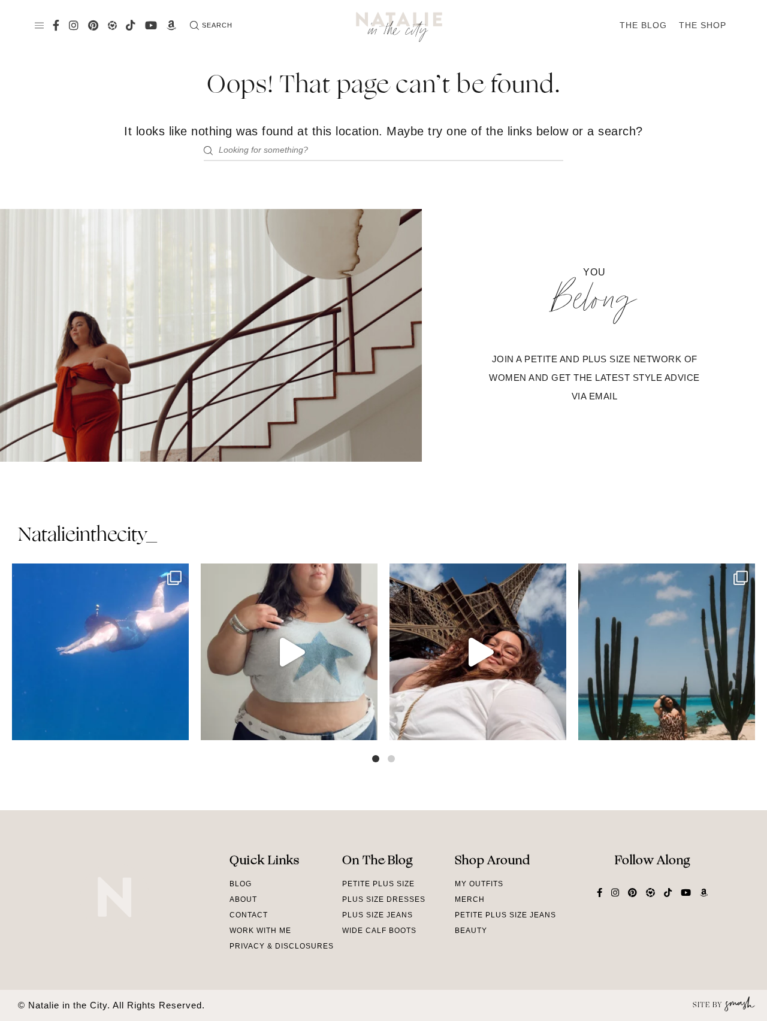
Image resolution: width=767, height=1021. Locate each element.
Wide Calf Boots (379, 930)
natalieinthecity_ (87, 536)
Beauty (471, 930)
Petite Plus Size (378, 884)
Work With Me (260, 930)
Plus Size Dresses (383, 899)
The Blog (643, 25)
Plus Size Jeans (377, 915)
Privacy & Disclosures (282, 946)
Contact (249, 915)
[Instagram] (177, 725)
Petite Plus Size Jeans (505, 915)
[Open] (100, 651)
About (243, 899)
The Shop (702, 25)
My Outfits (479, 884)
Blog (241, 884)
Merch (470, 899)
